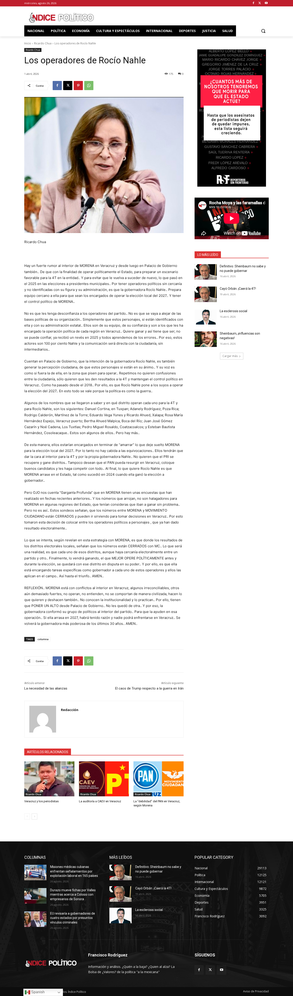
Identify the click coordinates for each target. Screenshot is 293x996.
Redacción (69, 709)
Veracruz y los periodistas (41, 801)
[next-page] (34, 816)
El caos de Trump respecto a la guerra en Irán (149, 688)
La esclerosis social (233, 311)
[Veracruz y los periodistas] (49, 778)
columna (43, 639)
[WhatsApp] (88, 85)
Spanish (37, 992)
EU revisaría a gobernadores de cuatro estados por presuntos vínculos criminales (72, 918)
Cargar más (230, 356)
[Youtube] (266, 3)
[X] (259, 3)
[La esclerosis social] (206, 317)
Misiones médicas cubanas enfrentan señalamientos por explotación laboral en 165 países (74, 871)
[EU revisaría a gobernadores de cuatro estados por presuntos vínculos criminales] (35, 919)
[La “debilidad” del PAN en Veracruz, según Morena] (158, 778)
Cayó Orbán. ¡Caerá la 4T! (238, 288)
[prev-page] (27, 816)
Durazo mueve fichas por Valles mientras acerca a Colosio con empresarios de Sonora (73, 894)
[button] (263, 30)
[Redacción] (42, 719)
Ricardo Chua (43, 43)
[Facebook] (253, 3)
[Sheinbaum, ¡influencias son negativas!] (206, 339)
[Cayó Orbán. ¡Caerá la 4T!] (206, 294)
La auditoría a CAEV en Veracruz (100, 801)
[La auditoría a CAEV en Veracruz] (104, 778)
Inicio (27, 43)
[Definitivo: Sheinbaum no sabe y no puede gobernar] (206, 272)
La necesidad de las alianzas (45, 688)
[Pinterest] (78, 85)
